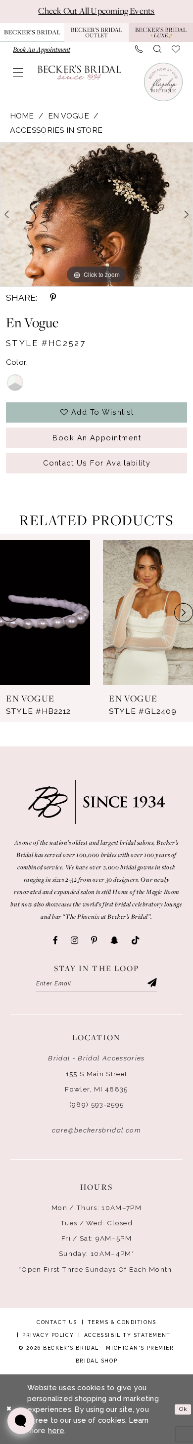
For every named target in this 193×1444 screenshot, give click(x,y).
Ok (183, 1408)
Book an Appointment (96, 437)
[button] (18, 73)
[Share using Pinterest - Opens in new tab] (53, 298)
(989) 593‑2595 (96, 1104)
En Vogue (68, 115)
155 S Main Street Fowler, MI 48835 (96, 1081)
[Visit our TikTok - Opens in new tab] (135, 940)
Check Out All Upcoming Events (96, 11)
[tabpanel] (96, 214)
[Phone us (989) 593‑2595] (139, 49)
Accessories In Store (56, 130)
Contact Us (57, 1322)
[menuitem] (42, 49)
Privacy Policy (48, 1335)
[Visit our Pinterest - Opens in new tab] (94, 940)
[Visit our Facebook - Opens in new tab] (55, 940)
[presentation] (45, 612)
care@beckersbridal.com (96, 1130)
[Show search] (157, 49)
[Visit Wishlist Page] (176, 49)
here (56, 1430)
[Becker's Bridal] (79, 72)
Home (22, 115)
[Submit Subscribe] (151, 983)
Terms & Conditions (122, 1322)
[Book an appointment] (163, 82)
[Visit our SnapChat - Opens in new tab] (114, 940)
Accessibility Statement (127, 1335)
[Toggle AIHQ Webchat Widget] (20, 1420)
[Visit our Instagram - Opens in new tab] (74, 940)
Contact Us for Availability (96, 463)
